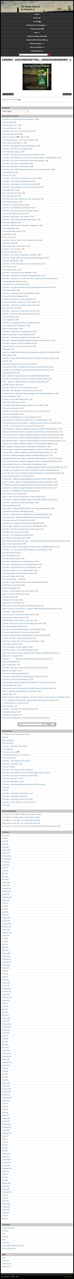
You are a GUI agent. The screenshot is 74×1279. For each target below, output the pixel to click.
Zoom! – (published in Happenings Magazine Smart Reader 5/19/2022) (21, 376)
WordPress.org (6, 1266)
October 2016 (6, 1165)
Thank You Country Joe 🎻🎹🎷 (11, 137)
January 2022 (6, 985)
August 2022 (5, 968)
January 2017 (6, 1156)
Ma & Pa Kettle (6, 665)
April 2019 (5, 1077)
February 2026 (6, 850)
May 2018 (5, 1109)
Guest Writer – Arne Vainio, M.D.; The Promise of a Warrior (18, 641)
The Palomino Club (7, 715)
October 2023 (6, 929)
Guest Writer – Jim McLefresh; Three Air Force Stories (17, 184)
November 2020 (6, 1027)
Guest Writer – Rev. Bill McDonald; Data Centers (15, 119)
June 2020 (5, 1038)
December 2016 (6, 1159)
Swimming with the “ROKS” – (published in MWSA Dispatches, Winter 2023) (23, 367)
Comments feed (6, 1263)
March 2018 (5, 1115)
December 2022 (6, 959)
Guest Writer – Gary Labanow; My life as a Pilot (15, 567)
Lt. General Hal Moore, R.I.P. (10, 703)
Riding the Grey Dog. (8, 125)
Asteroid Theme (68, 1277)
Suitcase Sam (6, 290)
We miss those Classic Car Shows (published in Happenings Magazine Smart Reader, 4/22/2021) (29, 473)
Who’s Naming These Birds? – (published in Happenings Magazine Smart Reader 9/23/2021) (28, 440)
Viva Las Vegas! (6, 320)
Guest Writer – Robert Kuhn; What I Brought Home (16, 225)
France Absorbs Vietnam (9, 231)
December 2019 (6, 1053)
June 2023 (5, 941)
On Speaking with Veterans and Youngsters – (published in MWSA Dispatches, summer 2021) (28, 458)
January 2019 (6, 1086)
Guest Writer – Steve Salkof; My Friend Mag (14, 181)
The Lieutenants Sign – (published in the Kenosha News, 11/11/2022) (21, 420)
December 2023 (6, 924)
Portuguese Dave (7, 373)
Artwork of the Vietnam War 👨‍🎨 (37, 40)
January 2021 (6, 1021)
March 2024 (5, 915)
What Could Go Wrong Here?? (10, 626)
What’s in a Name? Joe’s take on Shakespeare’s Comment (18, 496)
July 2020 (5, 1036)
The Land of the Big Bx (8, 152)
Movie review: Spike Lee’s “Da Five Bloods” (14, 520)
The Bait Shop (6, 243)
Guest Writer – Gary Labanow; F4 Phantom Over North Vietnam (20, 160)
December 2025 (6, 856)
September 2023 (6, 932)
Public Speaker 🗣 (37, 29)
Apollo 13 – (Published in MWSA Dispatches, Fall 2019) (17, 691)
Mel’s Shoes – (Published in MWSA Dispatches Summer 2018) (19, 629)
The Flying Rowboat (7, 685)
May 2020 (5, 1041)
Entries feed (5, 1260)
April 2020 (5, 1044)
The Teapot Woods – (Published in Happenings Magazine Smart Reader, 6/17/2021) (25, 452)
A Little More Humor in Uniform (10, 284)
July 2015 (5, 1195)
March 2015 (5, 1201)
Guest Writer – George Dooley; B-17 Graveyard (15, 561)
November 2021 (6, 991)
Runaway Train (6, 588)
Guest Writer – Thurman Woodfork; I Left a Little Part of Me (18, 187)
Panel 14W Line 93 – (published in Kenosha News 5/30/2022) (19, 523)
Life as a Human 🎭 (37, 47)
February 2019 (6, 1083)
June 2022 (5, 974)
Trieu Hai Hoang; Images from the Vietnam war (15, 364)
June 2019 (5, 1071)
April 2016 (5, 1180)
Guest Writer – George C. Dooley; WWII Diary (15, 650)
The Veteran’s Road (7, 558)
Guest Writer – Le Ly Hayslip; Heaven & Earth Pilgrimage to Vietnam (21, 549)
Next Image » (67, 94)
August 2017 (5, 1136)
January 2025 (6, 885)
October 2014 (6, 1209)
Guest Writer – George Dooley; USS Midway (14, 331)
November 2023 (6, 926)
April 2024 (5, 912)
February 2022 (6, 983)
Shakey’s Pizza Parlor (8, 402)
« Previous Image (8, 94)
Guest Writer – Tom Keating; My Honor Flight (14, 293)
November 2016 (6, 1162)
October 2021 (6, 994)
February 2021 (6, 1018)
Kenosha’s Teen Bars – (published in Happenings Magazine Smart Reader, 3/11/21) (25, 482)
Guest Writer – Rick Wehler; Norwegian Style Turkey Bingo (18, 529)
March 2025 (5, 879)
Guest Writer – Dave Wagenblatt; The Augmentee (16, 491)
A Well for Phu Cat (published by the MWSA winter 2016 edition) (20, 718)
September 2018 (6, 1097)
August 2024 (5, 900)
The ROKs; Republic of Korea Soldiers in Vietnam (16, 620)
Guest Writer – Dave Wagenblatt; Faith (13, 207)
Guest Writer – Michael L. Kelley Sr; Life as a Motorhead (18, 240)
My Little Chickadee (7, 308)
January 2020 (6, 1050)
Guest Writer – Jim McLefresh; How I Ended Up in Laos (17, 178)
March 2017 (5, 1151)
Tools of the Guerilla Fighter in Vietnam (13, 166)
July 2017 (5, 1139)
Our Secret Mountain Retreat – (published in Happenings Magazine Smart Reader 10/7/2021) (28, 437)
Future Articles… (7, 611)
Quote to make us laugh (9, 544)
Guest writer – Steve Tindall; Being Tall (13, 535)
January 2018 (6, 1121)
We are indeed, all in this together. (11, 538)
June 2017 (5, 1142)
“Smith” (4, 266)
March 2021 (5, 1015)
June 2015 (5, 1198)
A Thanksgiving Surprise (9, 281)
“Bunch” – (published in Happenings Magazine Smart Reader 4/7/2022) (21, 381)
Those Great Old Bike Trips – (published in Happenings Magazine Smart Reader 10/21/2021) (28, 435)
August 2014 (5, 1212)
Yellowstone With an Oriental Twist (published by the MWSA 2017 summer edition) (25, 682)
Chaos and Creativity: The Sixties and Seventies (15, 614)
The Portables (6, 190)
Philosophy (5, 1236)
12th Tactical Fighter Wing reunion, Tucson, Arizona (16, 632)
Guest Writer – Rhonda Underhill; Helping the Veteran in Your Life (20, 405)
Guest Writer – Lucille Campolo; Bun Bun (13, 272)
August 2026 (5, 835)
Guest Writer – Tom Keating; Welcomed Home (15, 210)
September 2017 (6, 1133)
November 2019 (6, 1056)
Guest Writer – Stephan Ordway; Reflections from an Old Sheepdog (21, 582)
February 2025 (6, 882)
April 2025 (5, 876)
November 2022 (6, 962)
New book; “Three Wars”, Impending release (14, 638)
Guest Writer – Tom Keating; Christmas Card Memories (17, 154)
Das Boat (4, 234)
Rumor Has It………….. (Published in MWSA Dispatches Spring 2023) (21, 659)
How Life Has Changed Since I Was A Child (14, 476)
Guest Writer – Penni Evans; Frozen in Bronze (15, 570)
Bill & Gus (5, 237)
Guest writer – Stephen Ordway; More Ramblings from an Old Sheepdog (22, 514)
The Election (5, 222)
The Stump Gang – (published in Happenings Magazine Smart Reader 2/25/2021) (24, 485)
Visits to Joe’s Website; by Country (12, 647)
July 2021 (5, 1003)
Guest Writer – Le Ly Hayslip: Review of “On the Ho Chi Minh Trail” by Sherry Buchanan (26, 470)
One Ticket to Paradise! (9, 576)
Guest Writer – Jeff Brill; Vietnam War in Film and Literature (18, 264)
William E (5, 355)
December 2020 (6, 1024)
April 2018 (5, 1112)
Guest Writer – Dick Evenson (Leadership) (14, 679)
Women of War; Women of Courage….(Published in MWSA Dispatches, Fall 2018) (25, 653)
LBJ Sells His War (7, 252)
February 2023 (6, 953)
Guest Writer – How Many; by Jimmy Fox (13, 343)
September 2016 (6, 1168)
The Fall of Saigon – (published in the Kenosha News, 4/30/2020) (20, 526)
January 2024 (6, 921)
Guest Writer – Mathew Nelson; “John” (13, 216)
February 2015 (6, 1204)
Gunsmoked (5, 172)
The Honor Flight (6, 317)
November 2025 (6, 859)
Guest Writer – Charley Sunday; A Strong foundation (16, 219)
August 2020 (5, 1033)
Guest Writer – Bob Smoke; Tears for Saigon (14, 131)
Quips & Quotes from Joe (9, 494)
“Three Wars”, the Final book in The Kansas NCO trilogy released (20, 623)
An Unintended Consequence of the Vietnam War (16, 140)
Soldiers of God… (7, 656)
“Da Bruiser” (5, 694)
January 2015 (6, 1207)
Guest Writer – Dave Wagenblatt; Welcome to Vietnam (17, 323)
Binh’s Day (5, 122)
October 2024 (6, 894)
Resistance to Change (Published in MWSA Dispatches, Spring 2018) (21, 635)
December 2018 (6, 1089)
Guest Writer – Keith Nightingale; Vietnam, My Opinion (17, 390)
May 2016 (5, 1177)
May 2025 (5, 873)
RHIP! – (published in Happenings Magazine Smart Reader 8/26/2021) (21, 446)
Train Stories (5, 1242)
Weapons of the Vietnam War (10, 594)
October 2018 (6, 1095)
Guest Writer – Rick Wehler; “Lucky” (12, 149)
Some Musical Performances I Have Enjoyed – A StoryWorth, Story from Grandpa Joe (26, 423)
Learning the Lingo (7, 261)
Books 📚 (37, 18)
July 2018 (5, 1103)
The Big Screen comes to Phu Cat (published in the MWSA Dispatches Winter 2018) (25, 688)
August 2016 (5, 1171)
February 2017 (6, 1154)
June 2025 (5, 870)
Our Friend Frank (7, 396)
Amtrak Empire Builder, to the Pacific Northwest (15, 573)
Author (37, 14)
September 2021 (6, 997)
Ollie (3, 349)
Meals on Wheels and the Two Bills (12, 325)
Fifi (3, 361)
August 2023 (5, 935)
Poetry (4, 1239)
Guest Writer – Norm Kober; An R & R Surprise (15, 387)
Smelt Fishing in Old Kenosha (10, 673)
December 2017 (6, 1124)
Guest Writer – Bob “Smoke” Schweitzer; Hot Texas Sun (18, 199)
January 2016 (6, 1186)
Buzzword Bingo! (7, 644)
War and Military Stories (9, 1248)
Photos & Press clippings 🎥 (37, 25)
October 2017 (6, 1130)
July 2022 (5, 971)
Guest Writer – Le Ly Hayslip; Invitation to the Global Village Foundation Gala (23, 287)
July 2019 (5, 1068)
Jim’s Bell (5, 228)
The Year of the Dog (7, 408)
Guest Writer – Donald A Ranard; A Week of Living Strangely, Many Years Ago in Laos (26, 352)
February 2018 (6, 1118)
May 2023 (5, 944)
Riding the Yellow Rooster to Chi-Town (12, 334)
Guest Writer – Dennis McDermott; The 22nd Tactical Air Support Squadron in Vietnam (26, 157)
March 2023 (5, 950)
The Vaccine (5, 505)
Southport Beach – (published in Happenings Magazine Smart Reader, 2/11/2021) (24, 488)
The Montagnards (7, 269)
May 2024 (5, 909)
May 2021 (5, 1009)
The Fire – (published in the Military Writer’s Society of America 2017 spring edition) (25, 700)
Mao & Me (5, 555)
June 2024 (5, 906)
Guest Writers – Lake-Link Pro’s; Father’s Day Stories (17, 311)
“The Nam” (5, 175)
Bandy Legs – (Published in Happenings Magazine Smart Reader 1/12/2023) (23, 340)
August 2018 (5, 1100)
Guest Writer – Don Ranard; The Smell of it (14, 299)
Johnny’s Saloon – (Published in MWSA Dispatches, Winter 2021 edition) (22, 508)
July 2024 (5, 903)
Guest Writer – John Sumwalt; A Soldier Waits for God (17, 255)
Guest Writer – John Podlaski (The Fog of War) (15, 709)
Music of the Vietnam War (9, 193)
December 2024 (6, 888)
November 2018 (6, 1092)
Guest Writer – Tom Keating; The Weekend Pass (15, 337)
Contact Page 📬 (37, 51)
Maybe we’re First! (7, 670)
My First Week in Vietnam (9, 585)
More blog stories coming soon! (11, 617)
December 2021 (6, 988)
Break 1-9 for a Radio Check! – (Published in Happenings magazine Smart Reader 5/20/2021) (28, 461)
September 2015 (6, 1192)
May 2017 (5, 1145)
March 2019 (5, 1080)
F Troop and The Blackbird (9, 296)
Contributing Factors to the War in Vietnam (14, 346)
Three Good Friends (7, 128)
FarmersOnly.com (7, 600)
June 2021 (5, 1006)
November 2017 (6, 1127)
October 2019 (6, 1059)
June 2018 (5, 1106)
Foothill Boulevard (7, 202)
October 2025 (6, 862)
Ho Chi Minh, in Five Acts (9, 249)
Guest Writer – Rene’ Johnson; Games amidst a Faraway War (19, 667)
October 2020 (6, 1030)
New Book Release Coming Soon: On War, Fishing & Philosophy (20, 464)
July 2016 (5, 1174)
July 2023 (5, 938)
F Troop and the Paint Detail (10, 205)
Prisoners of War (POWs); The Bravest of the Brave (16, 302)
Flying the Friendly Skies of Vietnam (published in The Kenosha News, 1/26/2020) (25, 547)
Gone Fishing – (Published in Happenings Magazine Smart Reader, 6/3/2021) (23, 455)
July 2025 (5, 867)
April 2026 (5, 844)
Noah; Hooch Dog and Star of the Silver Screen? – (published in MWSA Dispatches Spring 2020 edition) (31, 541)
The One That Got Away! (9, 143)
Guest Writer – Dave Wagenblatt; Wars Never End (16, 146)
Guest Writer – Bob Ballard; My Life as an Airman (16, 417)
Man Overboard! (6, 712)
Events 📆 (37, 21)
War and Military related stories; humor (13, 1245)
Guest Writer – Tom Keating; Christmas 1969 (14, 502)
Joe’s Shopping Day (7, 134)
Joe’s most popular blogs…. (10, 579)
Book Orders (5, 552)
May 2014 (5, 1218)
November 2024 (6, 891)
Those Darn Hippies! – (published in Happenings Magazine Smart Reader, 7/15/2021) (25, 449)
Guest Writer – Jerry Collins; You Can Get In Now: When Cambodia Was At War (24, 278)
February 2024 (6, 918)
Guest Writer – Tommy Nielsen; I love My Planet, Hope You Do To (20, 411)
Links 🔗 (37, 32)
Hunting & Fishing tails (8, 1228)
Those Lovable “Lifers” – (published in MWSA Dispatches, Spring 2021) (22, 517)
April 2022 (5, 977)
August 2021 (5, 1000)
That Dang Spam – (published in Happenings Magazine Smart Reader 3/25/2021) (24, 479)
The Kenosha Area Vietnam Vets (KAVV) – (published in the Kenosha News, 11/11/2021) (26, 432)
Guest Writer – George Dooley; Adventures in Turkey (17, 305)
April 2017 (5, 1148)
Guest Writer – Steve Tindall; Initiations (13, 399)
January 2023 (6, 956)
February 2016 (6, 1183)
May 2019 (5, 1074)
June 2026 (5, 841)
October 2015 (6, 1189)
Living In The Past (7, 414)
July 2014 (5, 1215)
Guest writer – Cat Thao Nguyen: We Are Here (15, 591)
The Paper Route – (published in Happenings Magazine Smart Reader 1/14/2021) (24, 499)
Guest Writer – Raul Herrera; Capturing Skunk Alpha (16, 314)
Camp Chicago (6, 196)
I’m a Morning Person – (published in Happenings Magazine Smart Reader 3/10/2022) (26, 393)
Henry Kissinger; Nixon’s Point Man (12, 246)
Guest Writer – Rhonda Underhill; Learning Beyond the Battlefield (20, 258)
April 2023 (5, 947)
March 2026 (5, 847)
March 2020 (5, 1047)
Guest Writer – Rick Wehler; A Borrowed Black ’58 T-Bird (18, 275)
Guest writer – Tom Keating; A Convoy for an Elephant (17, 564)
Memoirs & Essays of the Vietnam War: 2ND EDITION (17, 606)
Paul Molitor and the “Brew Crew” (11, 532)
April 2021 (5, 1012)
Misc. (3, 1234)
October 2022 (6, 965)
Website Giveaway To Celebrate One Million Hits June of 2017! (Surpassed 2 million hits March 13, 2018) (31, 697)
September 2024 (6, 897)
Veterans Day (6, 662)
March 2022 (5, 980)
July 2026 (5, 838)
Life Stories (5, 1231)
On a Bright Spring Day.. (9, 384)
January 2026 (6, 853)
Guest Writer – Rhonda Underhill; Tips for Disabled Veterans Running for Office (24, 370)
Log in (4, 1258)
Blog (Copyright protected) (37, 36)
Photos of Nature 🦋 (37, 43)
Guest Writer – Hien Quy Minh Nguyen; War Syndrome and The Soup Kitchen (23, 169)
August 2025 (5, 865)
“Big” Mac (5, 706)
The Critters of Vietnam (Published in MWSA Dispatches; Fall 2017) (21, 676)
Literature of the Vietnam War (10, 213)
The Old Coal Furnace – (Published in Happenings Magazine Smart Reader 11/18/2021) (26, 429)
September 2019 (6, 1062)
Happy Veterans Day (8, 603)
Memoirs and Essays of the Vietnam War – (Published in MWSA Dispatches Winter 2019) (27, 608)
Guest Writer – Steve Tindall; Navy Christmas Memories (18, 426)
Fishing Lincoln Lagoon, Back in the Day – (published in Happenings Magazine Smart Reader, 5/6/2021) (31, 467)
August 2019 (5, 1065)
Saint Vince (5, 597)
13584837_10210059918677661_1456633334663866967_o (36, 59)
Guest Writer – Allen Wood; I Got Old (12, 163)
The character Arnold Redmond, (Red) (12, 511)
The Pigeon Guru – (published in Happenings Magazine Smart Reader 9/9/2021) (24, 443)
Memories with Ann (7, 328)
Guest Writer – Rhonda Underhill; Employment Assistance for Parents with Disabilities (26, 358)
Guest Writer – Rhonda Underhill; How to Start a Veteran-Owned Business (22, 378)
